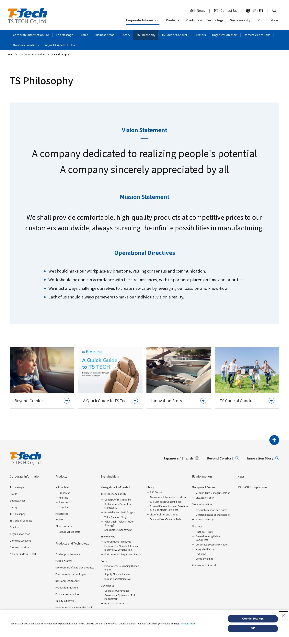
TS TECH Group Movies (252, 487)
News (241, 476)
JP (254, 10)
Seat (61, 519)
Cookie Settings (253, 618)
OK (253, 628)
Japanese (171, 458)
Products (61, 476)
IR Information (202, 476)
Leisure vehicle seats (69, 531)
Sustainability (110, 476)
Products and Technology (72, 543)
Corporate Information (25, 476)
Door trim (64, 507)
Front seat (64, 492)
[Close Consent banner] (283, 615)
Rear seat (64, 502)
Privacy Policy (187, 623)
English (187, 458)
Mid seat (63, 497)
